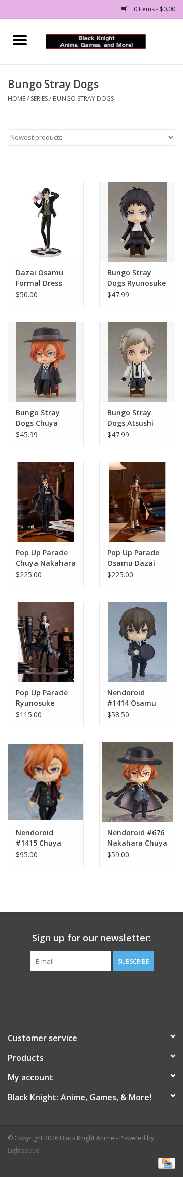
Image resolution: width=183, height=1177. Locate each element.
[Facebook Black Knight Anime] (91, 992)
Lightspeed (24, 1150)
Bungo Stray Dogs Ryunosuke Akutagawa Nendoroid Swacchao (136, 278)
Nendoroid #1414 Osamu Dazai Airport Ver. (131, 698)
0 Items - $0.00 (153, 9)
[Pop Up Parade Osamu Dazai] (137, 502)
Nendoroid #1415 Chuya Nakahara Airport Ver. (39, 838)
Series (39, 98)
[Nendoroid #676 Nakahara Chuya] (137, 782)
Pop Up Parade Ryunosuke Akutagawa (42, 698)
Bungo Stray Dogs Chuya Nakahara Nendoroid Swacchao (38, 418)
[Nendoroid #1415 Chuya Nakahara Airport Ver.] (46, 782)
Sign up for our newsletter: (91, 938)
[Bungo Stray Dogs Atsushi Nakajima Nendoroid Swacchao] (137, 362)
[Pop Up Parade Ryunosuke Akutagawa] (46, 642)
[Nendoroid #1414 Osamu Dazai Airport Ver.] (137, 642)
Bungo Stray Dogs (83, 98)
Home (16, 98)
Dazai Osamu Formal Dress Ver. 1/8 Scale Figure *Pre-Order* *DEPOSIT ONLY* (45, 278)
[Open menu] (20, 40)
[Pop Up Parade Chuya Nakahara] (46, 502)
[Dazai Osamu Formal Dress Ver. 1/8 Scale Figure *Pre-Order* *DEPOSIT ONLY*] (46, 222)
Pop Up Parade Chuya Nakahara (46, 558)
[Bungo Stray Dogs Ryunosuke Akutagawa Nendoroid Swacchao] (137, 222)
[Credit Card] (165, 1163)
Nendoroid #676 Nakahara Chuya (137, 838)
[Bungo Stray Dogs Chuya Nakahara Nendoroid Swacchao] (46, 362)
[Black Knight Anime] (111, 40)
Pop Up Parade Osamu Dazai (133, 558)
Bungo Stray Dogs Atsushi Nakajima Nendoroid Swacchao (130, 418)
